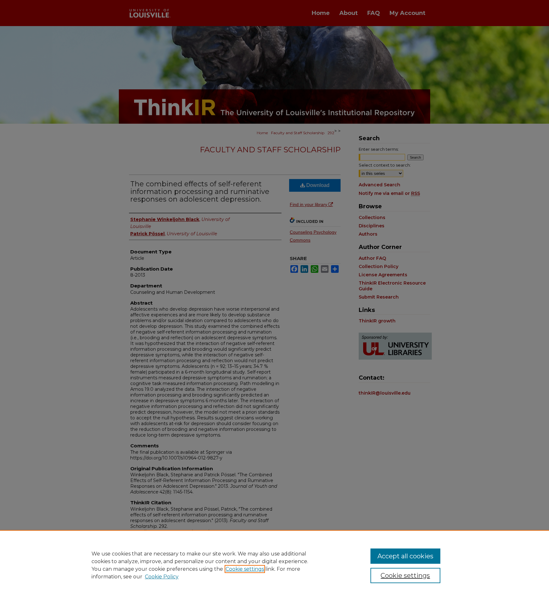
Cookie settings (245, 569)
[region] (274, 565)
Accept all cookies (405, 556)
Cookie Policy (162, 577)
